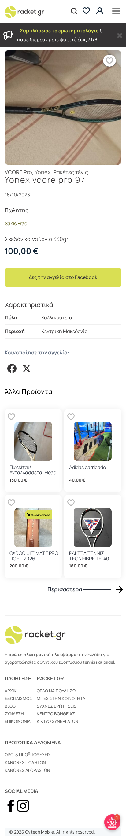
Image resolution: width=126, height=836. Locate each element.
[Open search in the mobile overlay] (73, 11)
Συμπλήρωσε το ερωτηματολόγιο (59, 30)
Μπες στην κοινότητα (61, 698)
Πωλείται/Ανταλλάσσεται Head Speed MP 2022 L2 (32, 472)
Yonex (42, 172)
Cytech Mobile (39, 832)
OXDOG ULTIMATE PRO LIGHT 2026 (33, 556)
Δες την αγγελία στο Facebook (63, 277)
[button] (109, 60)
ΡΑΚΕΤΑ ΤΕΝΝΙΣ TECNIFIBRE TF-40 (89, 556)
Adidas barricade (87, 467)
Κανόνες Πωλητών (25, 762)
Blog (10, 706)
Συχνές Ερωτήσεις (56, 706)
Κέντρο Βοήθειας (56, 714)
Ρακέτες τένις (70, 172)
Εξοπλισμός (18, 698)
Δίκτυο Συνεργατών (57, 721)
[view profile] (100, 11)
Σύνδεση (14, 714)
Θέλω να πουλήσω (56, 691)
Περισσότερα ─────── (79, 589)
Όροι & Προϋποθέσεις (28, 754)
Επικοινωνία (18, 721)
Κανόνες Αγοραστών (27, 770)
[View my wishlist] (86, 11)
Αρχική (12, 691)
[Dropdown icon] (116, 10)
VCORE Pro (18, 172)
